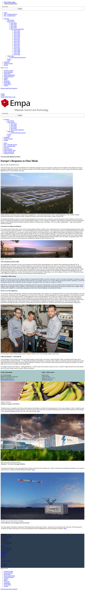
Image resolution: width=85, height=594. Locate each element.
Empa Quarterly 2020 (9, 150)
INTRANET (8, 97)
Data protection (5, 567)
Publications (7, 82)
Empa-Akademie (8, 72)
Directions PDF (5, 539)
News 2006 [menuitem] (17, 54)
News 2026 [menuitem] (14, 23)
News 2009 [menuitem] (17, 50)
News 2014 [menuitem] (17, 42)
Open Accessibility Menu (11, 3)
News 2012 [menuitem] (17, 45)
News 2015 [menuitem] (17, 41)
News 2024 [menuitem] (14, 26)
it (4, 94)
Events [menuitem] (9, 59)
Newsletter (7, 81)
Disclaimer (3, 554)
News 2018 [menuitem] (17, 36)
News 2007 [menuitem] (17, 53)
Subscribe (3, 565)
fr (3, 94)
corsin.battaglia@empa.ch (7, 379)
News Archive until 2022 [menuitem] (17, 29)
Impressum (3, 552)
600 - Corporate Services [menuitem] (10, 14)
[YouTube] (3, 558)
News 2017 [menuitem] (17, 38)
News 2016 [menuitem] (17, 39)
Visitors (6, 85)
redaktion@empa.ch (47, 379)
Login (13, 97)
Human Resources (9, 76)
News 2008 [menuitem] (17, 51)
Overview (6, 147)
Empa (5, 143)
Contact (3, 95)
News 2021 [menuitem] (17, 32)
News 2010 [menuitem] (17, 48)
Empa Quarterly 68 (9, 152)
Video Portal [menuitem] (10, 56)
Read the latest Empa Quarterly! (9, 88)
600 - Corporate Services (10, 144)
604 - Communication (9, 146)
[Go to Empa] (25, 112)
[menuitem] (6, 18)
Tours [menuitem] (8, 60)
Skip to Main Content (9, 2)
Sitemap (3, 557)
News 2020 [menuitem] (17, 33)
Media (5, 79)
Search (20, 8)
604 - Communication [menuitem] (9, 15)
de (2, 94)
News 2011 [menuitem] (17, 47)
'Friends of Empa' (8, 70)
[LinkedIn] (1, 558)
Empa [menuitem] (5, 12)
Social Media (7, 84)
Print (2, 555)
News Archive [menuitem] (11, 21)
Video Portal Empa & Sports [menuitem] (18, 57)
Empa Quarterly (8, 149)
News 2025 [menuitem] (14, 24)
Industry (6, 78)
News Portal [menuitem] (10, 20)
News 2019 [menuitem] (17, 35)
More (38, 411)
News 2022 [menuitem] (17, 30)
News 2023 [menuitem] (14, 27)
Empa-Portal (7, 73)
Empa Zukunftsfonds (9, 75)
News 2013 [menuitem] (17, 44)
